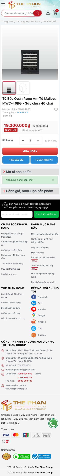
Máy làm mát (37, 252)
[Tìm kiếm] (37, 13)
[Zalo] (33, 303)
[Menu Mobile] (3, 4)
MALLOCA (22, 112)
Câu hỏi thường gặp (10, 269)
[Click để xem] (30, 52)
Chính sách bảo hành (11, 250)
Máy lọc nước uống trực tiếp (44, 234)
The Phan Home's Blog (12, 263)
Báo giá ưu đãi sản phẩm (43, 259)
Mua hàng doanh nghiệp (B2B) (42, 275)
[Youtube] (33, 309)
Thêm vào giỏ (15, 160)
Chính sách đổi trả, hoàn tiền (13, 257)
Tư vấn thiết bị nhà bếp (42, 267)
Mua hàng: (11, 373)
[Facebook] (33, 296)
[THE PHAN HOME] (24, 4)
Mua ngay (30, 151)
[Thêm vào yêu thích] (56, 109)
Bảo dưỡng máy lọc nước (43, 282)
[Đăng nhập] (48, 12)
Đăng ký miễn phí (46, 214)
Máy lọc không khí (40, 247)
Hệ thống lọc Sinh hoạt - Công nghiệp (43, 240)
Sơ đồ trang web (9, 274)
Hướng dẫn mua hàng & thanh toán (12, 235)
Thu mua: (10, 381)
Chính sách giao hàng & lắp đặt (14, 243)
